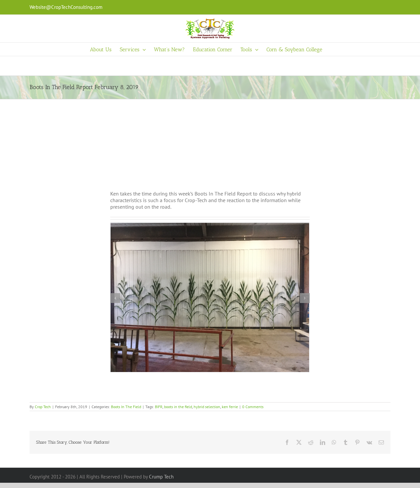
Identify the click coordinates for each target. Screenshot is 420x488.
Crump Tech (161, 477)
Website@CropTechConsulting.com (66, 7)
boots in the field (178, 406)
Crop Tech (43, 406)
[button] (115, 298)
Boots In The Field (126, 406)
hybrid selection (207, 406)
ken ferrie (230, 406)
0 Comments (252, 406)
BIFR (158, 406)
